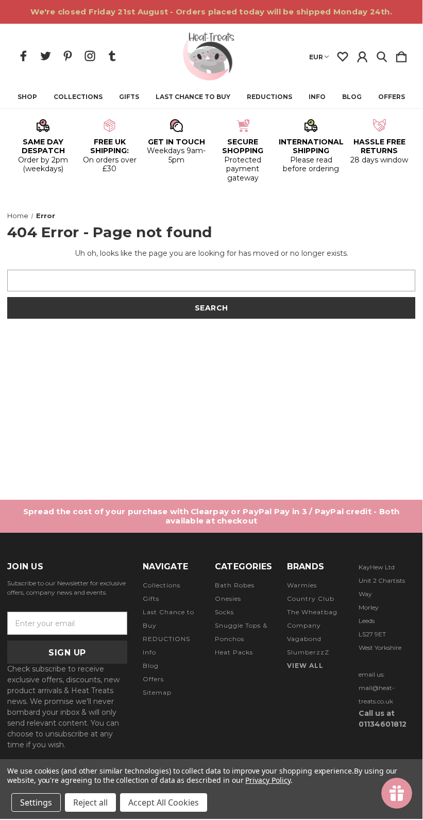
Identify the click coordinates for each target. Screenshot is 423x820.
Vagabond (304, 639)
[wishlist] (342, 55)
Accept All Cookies (163, 802)
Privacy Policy (267, 780)
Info (317, 97)
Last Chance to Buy (193, 97)
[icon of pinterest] (67, 56)
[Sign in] (362, 55)
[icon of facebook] (23, 56)
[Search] (382, 55)
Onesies (228, 598)
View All (305, 665)
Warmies (302, 585)
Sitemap (157, 692)
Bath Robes (235, 585)
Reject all (90, 802)
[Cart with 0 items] (401, 55)
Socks (224, 612)
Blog (352, 97)
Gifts (129, 97)
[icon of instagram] (89, 56)
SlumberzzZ (308, 652)
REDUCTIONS (269, 97)
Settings (36, 802)
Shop (27, 97)
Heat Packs (234, 652)
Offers (391, 97)
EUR (316, 57)
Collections (78, 97)
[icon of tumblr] (112, 56)
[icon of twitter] (45, 56)
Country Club (310, 598)
